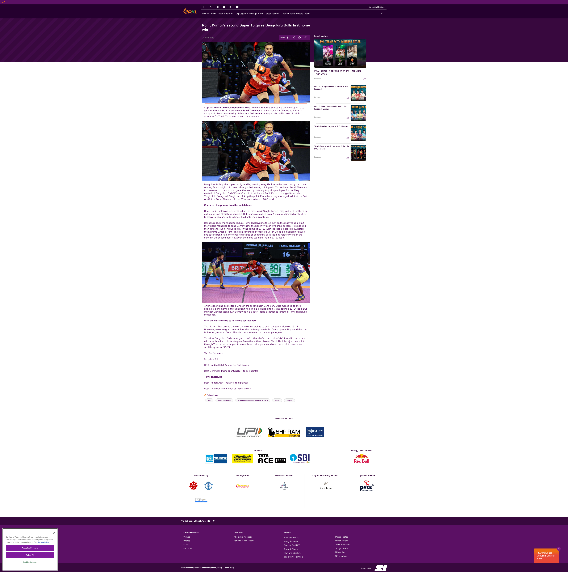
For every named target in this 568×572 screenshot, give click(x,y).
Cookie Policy (229, 568)
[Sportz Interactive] (380, 568)
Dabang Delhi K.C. (292, 545)
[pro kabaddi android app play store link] (230, 7)
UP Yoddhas (341, 556)
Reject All (30, 555)
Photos (186, 540)
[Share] (364, 79)
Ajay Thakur (268, 184)
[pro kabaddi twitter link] (211, 7)
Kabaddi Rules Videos (244, 540)
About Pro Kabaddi (243, 536)
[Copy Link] (305, 37)
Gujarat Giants (291, 549)
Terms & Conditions (202, 568)
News (186, 544)
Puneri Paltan (341, 540)
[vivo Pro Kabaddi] (190, 11)
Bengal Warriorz (292, 541)
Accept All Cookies (30, 548)
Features (317, 79)
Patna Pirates (341, 536)
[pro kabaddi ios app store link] (210, 521)
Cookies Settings (30, 562)
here (248, 205)
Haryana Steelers (292, 553)
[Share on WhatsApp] (299, 37)
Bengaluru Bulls (241, 107)
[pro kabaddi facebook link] (204, 7)
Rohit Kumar (221, 107)
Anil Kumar (256, 113)
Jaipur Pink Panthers (293, 556)
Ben (209, 400)
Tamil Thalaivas (251, 110)
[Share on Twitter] (293, 37)
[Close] (54, 532)
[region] (30, 549)
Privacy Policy (216, 568)
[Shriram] (249, 432)
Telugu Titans (341, 548)
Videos (186, 536)
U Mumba (339, 552)
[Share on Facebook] (287, 37)
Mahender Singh (230, 370)
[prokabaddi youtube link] (237, 7)
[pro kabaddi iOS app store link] (224, 7)
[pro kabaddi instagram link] (217, 7)
